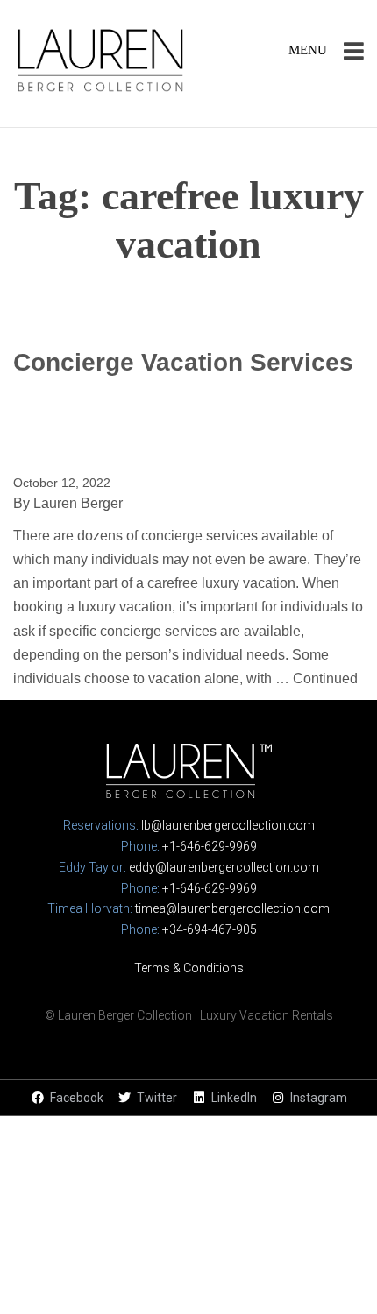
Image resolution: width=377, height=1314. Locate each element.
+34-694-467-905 (209, 929)
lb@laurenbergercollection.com (228, 825)
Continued (325, 678)
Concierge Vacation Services (183, 362)
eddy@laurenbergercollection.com (224, 867)
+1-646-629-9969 (209, 846)
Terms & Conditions (189, 968)
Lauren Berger (78, 503)
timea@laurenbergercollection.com (232, 908)
